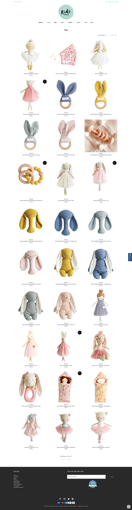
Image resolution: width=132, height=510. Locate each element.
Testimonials (16, 485)
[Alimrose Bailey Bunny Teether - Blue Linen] (66, 95)
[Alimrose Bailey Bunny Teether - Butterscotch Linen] (101, 95)
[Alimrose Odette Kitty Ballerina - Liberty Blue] (66, 427)
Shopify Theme (63, 506)
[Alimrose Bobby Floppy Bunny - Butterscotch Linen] (66, 262)
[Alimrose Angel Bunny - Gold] (101, 54)
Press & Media (17, 481)
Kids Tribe (55, 506)
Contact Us (16, 477)
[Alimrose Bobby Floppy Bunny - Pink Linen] (66, 305)
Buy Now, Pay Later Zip (18, 487)
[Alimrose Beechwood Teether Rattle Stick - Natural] (101, 135)
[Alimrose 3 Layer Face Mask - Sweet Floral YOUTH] (66, 54)
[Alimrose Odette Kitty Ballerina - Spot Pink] (101, 428)
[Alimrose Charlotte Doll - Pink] (31, 346)
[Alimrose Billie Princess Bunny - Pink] (101, 176)
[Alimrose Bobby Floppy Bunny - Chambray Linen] (101, 263)
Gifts (78, 22)
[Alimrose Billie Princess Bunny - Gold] (66, 179)
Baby (55, 22)
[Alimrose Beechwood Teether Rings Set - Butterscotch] (31, 176)
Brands (41, 22)
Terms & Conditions (18, 484)
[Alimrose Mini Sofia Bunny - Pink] (31, 427)
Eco (49, 22)
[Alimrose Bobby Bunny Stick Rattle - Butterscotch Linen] (31, 221)
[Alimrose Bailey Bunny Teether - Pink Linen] (66, 135)
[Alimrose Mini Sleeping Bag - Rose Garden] (66, 387)
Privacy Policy (16, 482)
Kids (62, 22)
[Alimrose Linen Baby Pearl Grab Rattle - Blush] (31, 387)
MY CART (115, 1)
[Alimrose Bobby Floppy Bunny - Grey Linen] (31, 305)
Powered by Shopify (83, 506)
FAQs (15, 478)
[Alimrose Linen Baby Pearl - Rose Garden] (101, 346)
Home (64, 26)
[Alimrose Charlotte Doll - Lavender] (101, 305)
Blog (92, 22)
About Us (15, 475)
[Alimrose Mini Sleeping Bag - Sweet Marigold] (101, 387)
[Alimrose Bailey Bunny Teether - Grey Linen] (31, 135)
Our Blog (15, 480)
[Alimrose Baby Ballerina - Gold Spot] (31, 54)
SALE (86, 22)
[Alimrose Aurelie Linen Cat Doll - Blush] (31, 95)
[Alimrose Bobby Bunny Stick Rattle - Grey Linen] (101, 222)
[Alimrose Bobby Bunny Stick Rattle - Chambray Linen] (66, 222)
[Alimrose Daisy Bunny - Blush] (66, 346)
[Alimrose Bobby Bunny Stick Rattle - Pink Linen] (31, 262)
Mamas (70, 22)
